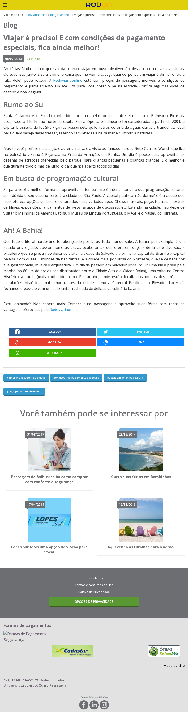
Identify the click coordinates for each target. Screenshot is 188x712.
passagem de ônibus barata (125, 377)
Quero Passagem (52, 685)
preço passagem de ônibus (24, 391)
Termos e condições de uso (94, 585)
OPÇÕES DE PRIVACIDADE (94, 601)
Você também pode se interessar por (94, 413)
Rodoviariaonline (99, 5)
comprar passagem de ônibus (26, 377)
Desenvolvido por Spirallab (94, 697)
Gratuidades (94, 578)
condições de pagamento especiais (76, 377)
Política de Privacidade (94, 592)
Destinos (65, 15)
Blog (53, 15)
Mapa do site (174, 665)
